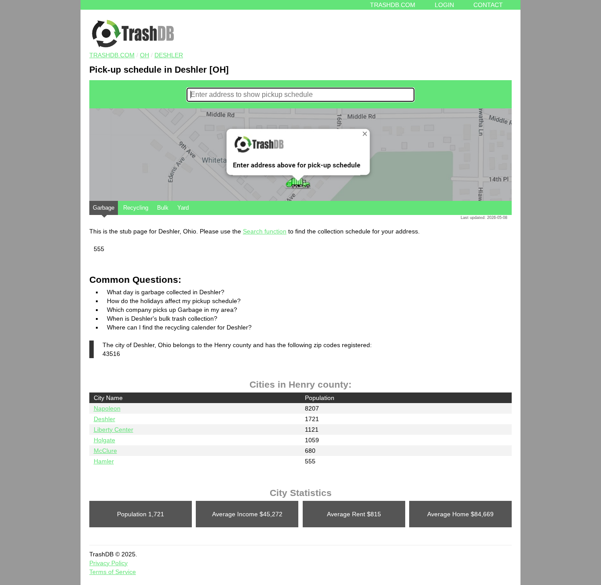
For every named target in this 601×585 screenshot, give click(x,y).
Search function (264, 231)
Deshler (168, 55)
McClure (105, 450)
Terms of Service (112, 571)
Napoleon (107, 408)
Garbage (103, 207)
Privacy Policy (108, 562)
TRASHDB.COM (112, 55)
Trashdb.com (392, 4)
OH (144, 55)
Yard (183, 207)
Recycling (135, 207)
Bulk (163, 207)
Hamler (104, 461)
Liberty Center (113, 429)
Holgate (104, 440)
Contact (488, 4)
